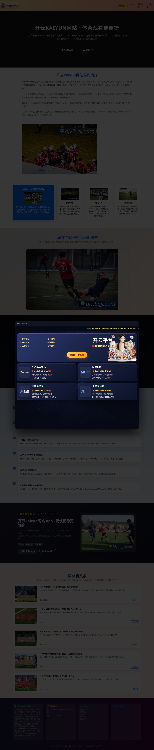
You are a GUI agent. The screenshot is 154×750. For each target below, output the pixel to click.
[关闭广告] (135, 323)
